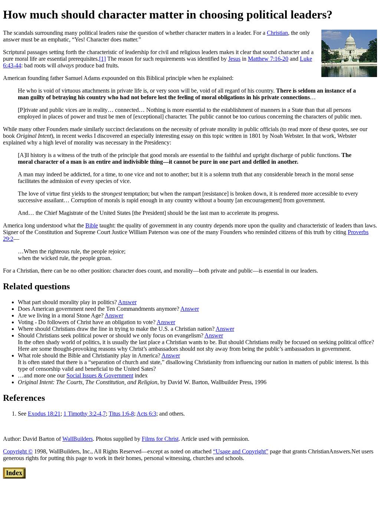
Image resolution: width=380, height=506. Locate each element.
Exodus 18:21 (44, 413)
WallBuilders (77, 439)
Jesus (234, 59)
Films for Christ (160, 439)
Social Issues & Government (99, 375)
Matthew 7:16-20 (268, 59)
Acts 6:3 (146, 413)
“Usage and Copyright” (240, 451)
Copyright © (18, 451)
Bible (91, 225)
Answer (127, 302)
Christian (277, 33)
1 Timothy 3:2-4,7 (84, 413)
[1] (102, 59)
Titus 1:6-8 (121, 413)
